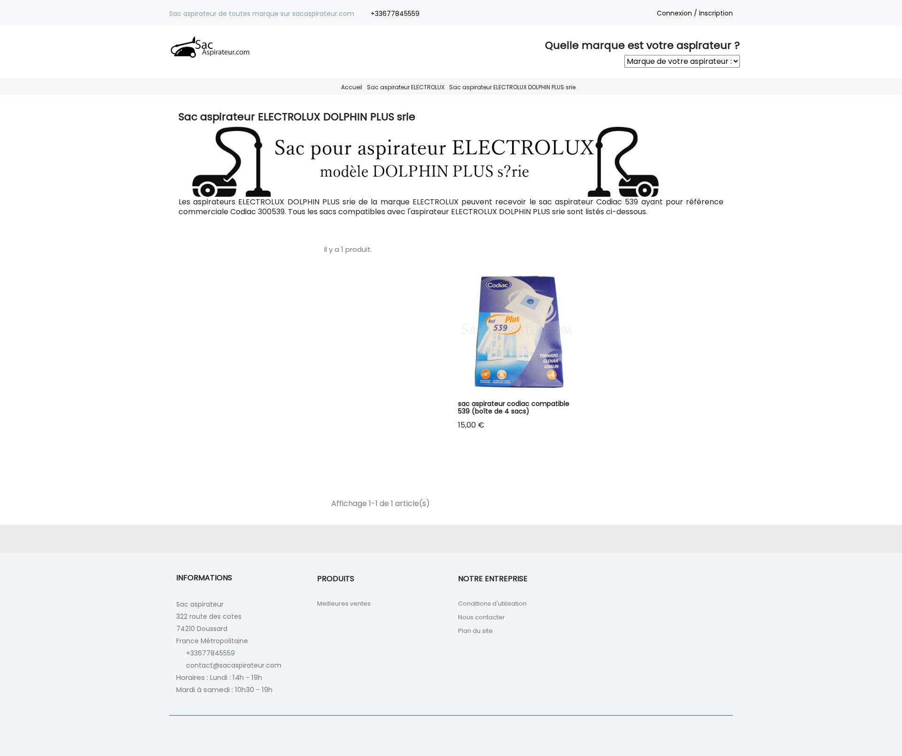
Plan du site (475, 630)
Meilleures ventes (344, 603)
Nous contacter (481, 617)
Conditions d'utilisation (492, 603)
